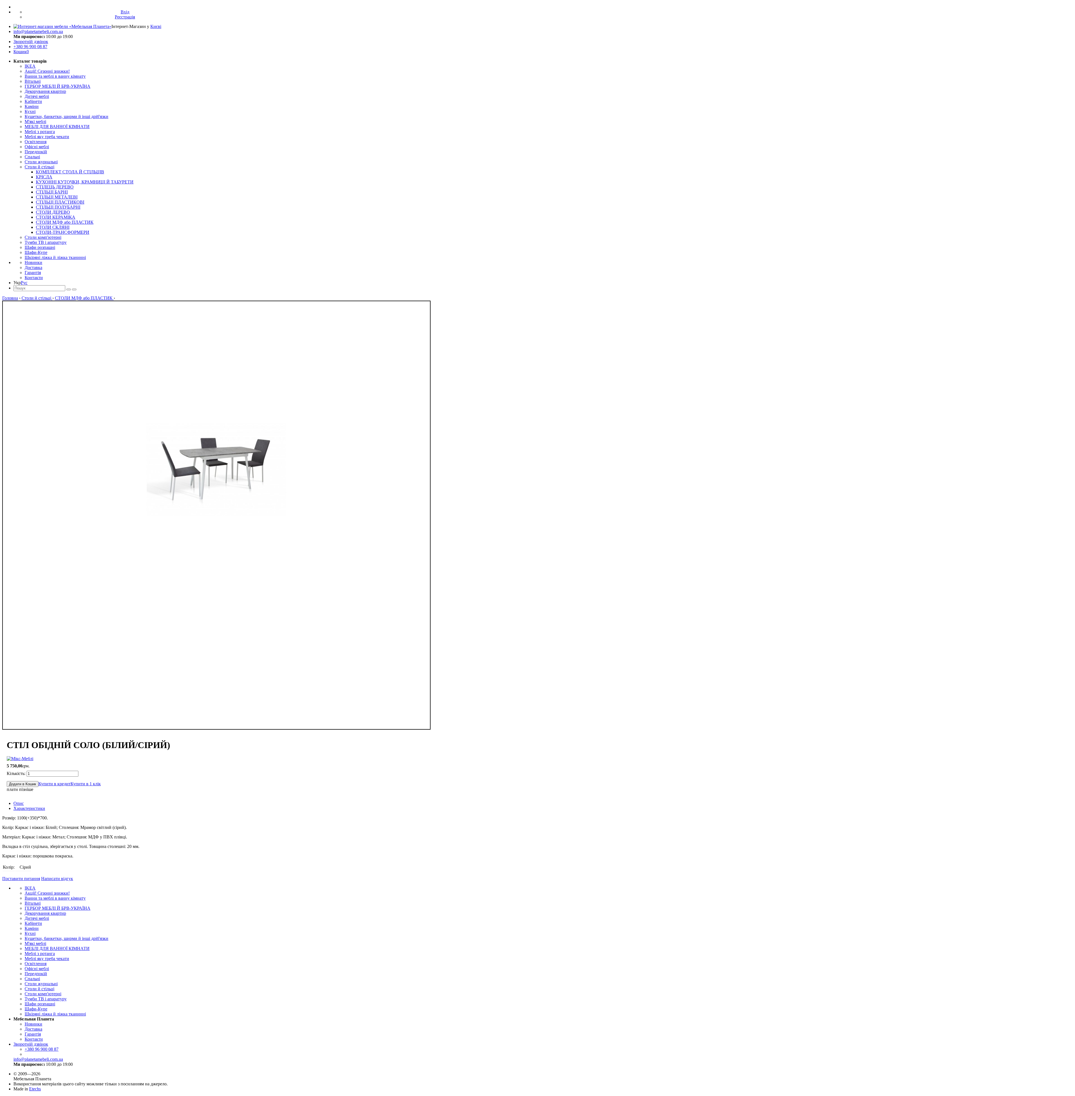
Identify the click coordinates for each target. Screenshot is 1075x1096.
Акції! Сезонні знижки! (47, 71)
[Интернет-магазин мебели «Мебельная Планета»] (62, 26)
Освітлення (35, 141)
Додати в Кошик (22, 784)
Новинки (33, 262)
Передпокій (36, 151)
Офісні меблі (37, 146)
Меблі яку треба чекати (47, 136)
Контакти (34, 277)
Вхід (125, 12)
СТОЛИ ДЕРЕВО (53, 212)
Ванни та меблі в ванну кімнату (55, 76)
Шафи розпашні (40, 247)
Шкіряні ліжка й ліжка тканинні (55, 257)
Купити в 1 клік (86, 783)
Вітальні (33, 81)
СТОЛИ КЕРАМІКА (55, 217)
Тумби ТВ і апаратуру (46, 242)
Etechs (35, 1088)
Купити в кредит (54, 783)
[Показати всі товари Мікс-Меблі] (20, 758)
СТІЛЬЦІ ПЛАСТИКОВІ (60, 202)
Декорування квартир (45, 91)
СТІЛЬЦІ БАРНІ (52, 192)
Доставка (33, 267)
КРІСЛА (44, 177)
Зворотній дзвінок (30, 41)
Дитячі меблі (37, 96)
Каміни (32, 106)
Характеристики (29, 808)
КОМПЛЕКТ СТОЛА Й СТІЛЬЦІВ (70, 171)
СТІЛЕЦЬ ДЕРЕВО (55, 187)
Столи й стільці (39, 166)
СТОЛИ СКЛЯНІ (52, 227)
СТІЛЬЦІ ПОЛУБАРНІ (58, 207)
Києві (155, 26)
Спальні (32, 156)
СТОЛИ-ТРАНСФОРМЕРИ (62, 232)
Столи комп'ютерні (43, 237)
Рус (24, 282)
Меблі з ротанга (40, 131)
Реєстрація (125, 17)
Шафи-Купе (36, 252)
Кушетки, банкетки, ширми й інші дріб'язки (66, 116)
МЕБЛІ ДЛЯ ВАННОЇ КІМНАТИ (57, 126)
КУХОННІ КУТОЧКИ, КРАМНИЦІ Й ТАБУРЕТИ (85, 182)
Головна (10, 298)
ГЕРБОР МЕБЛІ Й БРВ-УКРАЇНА (57, 86)
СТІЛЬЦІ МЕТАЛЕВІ (57, 197)
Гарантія (33, 272)
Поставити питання (21, 878)
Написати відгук (57, 878)
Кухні (30, 111)
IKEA (30, 66)
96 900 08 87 (30, 46)
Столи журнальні (41, 161)
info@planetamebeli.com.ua (38, 31)
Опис (18, 803)
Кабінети (33, 101)
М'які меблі (35, 121)
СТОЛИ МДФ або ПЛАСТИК (65, 222)
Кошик (21, 51)
